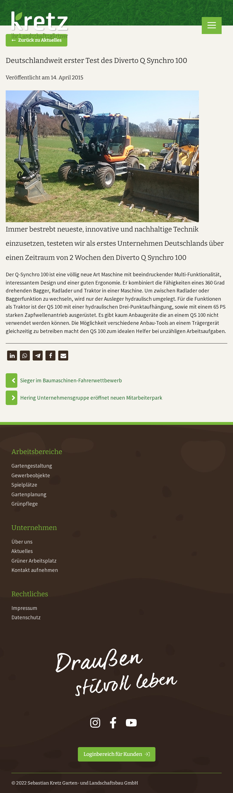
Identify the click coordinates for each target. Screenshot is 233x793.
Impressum (24, 608)
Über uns (21, 541)
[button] (212, 25)
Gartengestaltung (31, 465)
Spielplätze (24, 484)
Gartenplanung (28, 494)
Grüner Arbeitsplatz (34, 560)
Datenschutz (26, 617)
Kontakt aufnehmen (34, 570)
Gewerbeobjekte (30, 475)
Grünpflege (24, 503)
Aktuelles (22, 551)
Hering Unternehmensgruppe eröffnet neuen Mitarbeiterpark (91, 397)
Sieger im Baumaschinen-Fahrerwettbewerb (71, 380)
